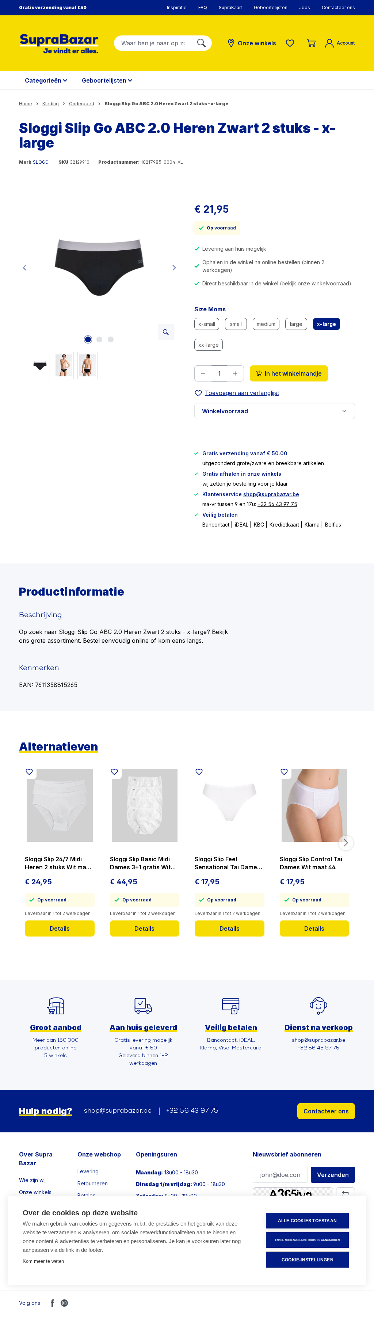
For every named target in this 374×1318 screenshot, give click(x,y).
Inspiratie (177, 7)
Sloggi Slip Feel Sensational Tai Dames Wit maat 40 (227, 863)
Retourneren (92, 1183)
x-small (208, 325)
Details (60, 928)
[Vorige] (24, 267)
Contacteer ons (338, 7)
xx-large (210, 346)
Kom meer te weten (43, 1261)
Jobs (304, 7)
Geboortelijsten (270, 7)
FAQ (202, 7)
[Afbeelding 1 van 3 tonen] (88, 339)
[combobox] (153, 43)
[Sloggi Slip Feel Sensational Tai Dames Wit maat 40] (229, 805)
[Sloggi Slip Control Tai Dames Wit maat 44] (314, 805)
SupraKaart (230, 7)
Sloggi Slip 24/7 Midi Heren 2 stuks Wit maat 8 (58, 863)
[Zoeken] (201, 43)
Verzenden (333, 1174)
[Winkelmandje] (311, 43)
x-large (328, 325)
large (298, 325)
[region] (99, 284)
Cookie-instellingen (307, 1259)
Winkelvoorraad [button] (225, 411)
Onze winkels (35, 1192)
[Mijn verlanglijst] (291, 43)
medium (268, 325)
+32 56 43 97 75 (277, 504)
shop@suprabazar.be (271, 494)
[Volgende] (174, 267)
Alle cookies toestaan (307, 1220)
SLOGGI (41, 162)
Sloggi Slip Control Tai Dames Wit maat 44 (311, 863)
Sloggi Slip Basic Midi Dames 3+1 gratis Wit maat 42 (140, 863)
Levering (88, 1171)
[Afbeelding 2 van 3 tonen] (99, 339)
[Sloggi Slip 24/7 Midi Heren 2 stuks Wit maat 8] (59, 805)
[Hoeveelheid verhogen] (235, 373)
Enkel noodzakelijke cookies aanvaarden (307, 1240)
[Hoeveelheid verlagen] (202, 373)
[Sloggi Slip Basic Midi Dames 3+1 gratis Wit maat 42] (145, 805)
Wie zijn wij (32, 1180)
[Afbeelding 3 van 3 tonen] (111, 339)
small (238, 325)
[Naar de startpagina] (59, 43)
